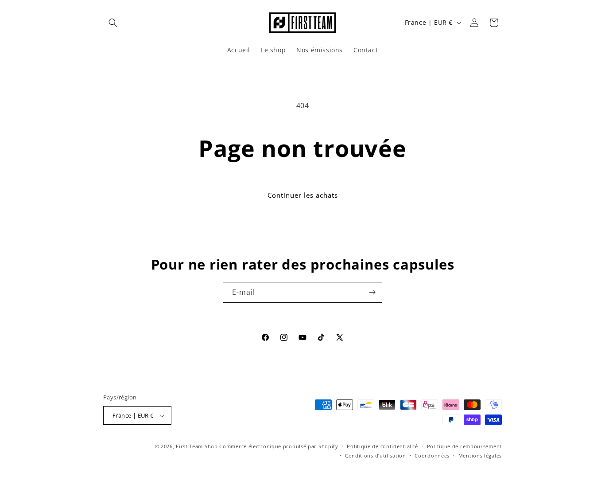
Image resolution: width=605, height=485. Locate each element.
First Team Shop (197, 446)
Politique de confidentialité (382, 446)
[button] (113, 22)
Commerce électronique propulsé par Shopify (278, 446)
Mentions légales (480, 455)
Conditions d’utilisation (375, 455)
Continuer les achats (303, 195)
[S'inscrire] (372, 292)
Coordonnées (432, 455)
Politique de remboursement (464, 446)
